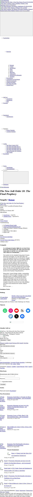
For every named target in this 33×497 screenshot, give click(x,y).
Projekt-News (9, 85)
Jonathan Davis (7, 216)
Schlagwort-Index (10, 82)
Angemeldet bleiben (7, 381)
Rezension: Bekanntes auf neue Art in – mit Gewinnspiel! (18, 407)
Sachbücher (13, 68)
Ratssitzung (9, 100)
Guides (5, 144)
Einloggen (5, 184)
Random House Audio (11, 225)
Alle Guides (9, 152)
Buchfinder (6, 154)
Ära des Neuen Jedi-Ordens (7, 240)
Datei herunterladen (5, 362)
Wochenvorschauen (11, 81)
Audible (7, 343)
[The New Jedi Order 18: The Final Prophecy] (12, 204)
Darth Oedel (7, 468)
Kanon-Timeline (10, 130)
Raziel (5, 460)
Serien (11, 71)
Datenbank (6, 115)
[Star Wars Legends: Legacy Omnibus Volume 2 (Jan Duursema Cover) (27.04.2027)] (16, 5)
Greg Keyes (6, 215)
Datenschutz (29, 490)
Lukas (14, 364)
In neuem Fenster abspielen (18, 362)
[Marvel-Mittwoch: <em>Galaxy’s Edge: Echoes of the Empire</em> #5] (3, 434)
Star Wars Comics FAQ (12, 145)
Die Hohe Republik (11, 83)
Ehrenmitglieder (10, 169)
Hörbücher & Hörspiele (16, 75)
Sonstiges (12, 76)
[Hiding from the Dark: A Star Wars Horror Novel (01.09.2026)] (16, 2)
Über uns (2, 492)
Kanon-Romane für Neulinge (13, 151)
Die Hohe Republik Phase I (13, 146)
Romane (12, 65)
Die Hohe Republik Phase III (13, 149)
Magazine (12, 72)
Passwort (2, 378)
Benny (13, 453)
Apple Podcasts (13, 343)
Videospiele (13, 73)
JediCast (5, 97)
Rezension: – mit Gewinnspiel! (17, 416)
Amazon (2, 343)
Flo (11, 364)
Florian (13, 300)
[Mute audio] (0, 337)
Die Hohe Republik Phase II (13, 148)
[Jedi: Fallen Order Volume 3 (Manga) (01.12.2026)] (13, 7)
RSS (7, 101)
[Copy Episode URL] (0, 355)
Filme (11, 69)
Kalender (5, 103)
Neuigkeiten (9, 167)
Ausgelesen (9, 98)
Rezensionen (9, 78)
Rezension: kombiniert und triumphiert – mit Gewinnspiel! (19, 397)
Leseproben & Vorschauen (13, 79)
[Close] (0, 349)
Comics (11, 66)
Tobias (18, 364)
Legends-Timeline (11, 131)
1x (4, 337)
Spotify (22, 343)
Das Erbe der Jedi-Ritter (6, 237)
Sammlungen (9, 116)
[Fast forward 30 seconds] (6, 337)
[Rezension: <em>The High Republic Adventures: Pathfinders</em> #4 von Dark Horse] (3, 449)
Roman (11, 200)
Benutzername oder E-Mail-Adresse (9, 374)
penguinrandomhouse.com (12, 226)
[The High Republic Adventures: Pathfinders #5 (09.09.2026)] (16, 6)
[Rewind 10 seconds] (2, 337)
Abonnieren (3, 340)
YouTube (26, 343)
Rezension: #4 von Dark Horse (18, 444)
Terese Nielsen (4, 221)
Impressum (22, 490)
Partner (7, 492)
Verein (4, 166)
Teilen (8, 340)
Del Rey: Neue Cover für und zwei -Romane (21, 296)
